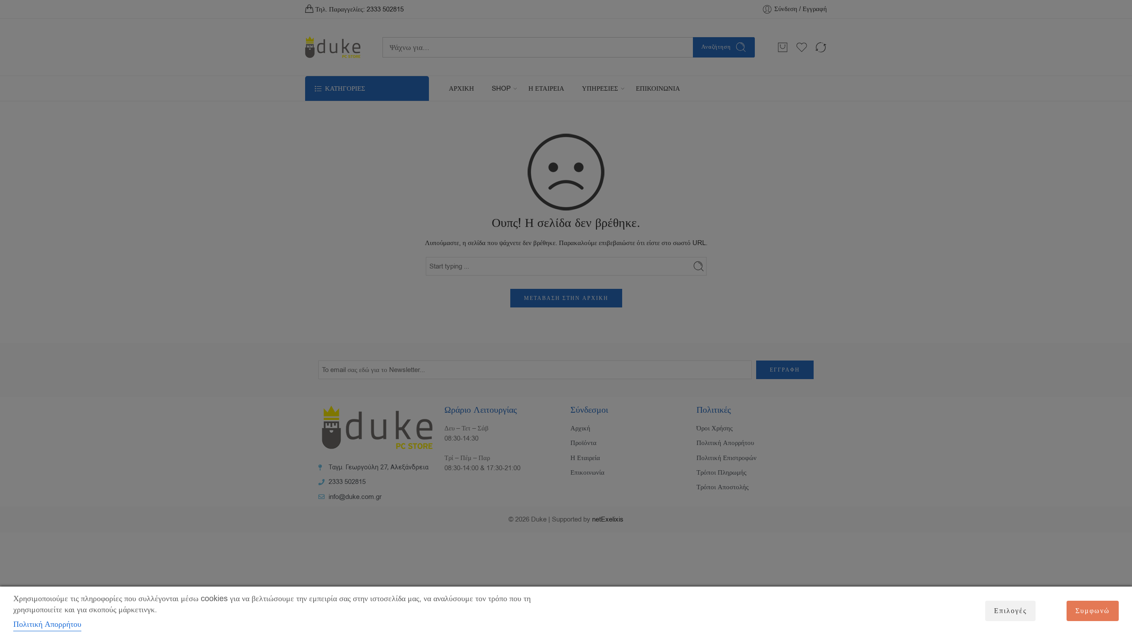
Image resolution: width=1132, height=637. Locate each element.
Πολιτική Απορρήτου (47, 624)
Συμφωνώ (1092, 611)
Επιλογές (1010, 611)
